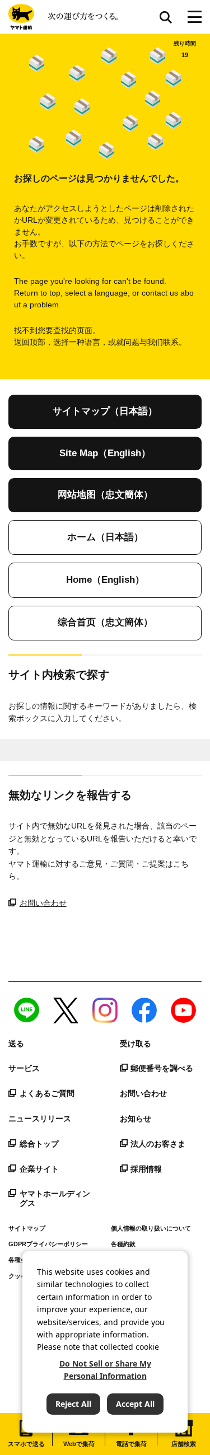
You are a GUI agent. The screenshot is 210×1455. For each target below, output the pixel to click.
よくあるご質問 (47, 1093)
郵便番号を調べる (161, 1068)
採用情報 (146, 1168)
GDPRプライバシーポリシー (48, 1244)
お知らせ (135, 1118)
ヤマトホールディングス (55, 1198)
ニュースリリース (39, 1118)
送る (16, 1043)
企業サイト (39, 1168)
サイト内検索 (166, 17)
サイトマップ (26, 1228)
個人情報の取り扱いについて (151, 1228)
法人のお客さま (157, 1143)
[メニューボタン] (195, 17)
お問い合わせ (43, 903)
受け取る (135, 1043)
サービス (24, 1068)
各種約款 (123, 1244)
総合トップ (39, 1143)
